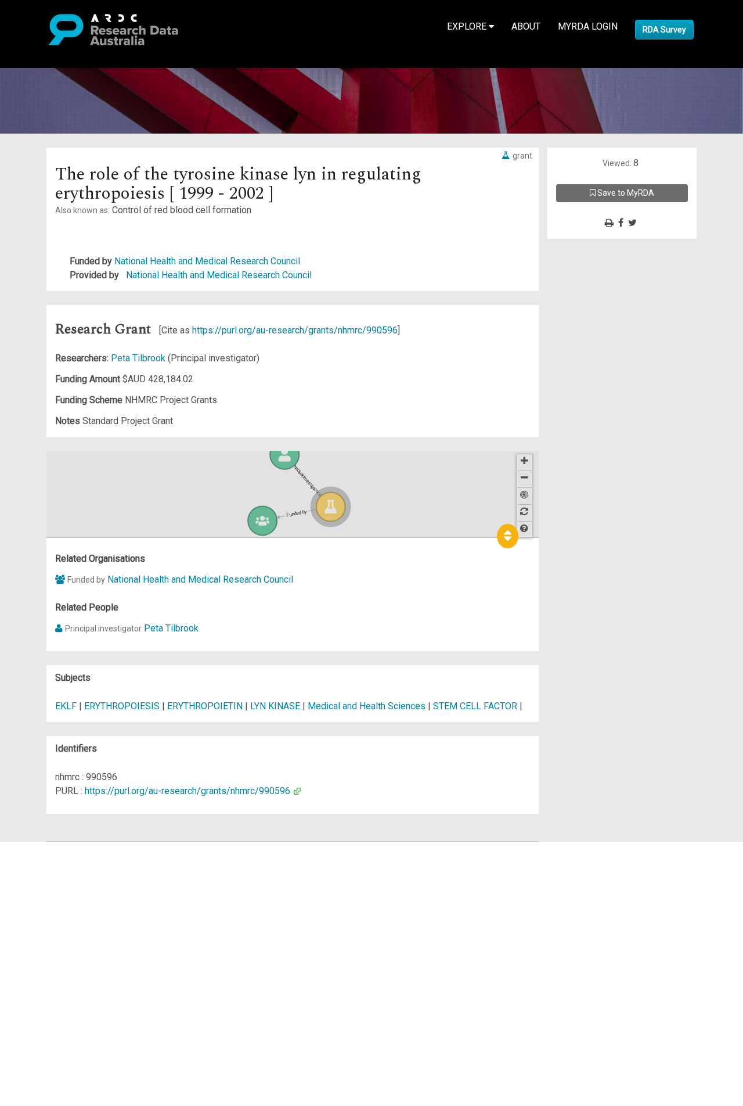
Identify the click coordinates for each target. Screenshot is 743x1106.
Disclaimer (58, 890)
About (525, 26)
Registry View (64, 932)
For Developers (67, 904)
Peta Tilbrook (139, 358)
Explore (468, 26)
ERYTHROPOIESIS (122, 706)
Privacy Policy (65, 966)
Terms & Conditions (76, 952)
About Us (54, 848)
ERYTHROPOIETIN (205, 706)
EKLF (66, 706)
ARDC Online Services (81, 918)
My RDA (52, 862)
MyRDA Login (588, 26)
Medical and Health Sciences (368, 706)
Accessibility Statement (84, 980)
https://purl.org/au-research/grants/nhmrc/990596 (295, 330)
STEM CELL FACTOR (475, 706)
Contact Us (58, 876)
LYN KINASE (275, 706)
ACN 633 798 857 (36, 1001)
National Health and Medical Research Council (207, 261)
